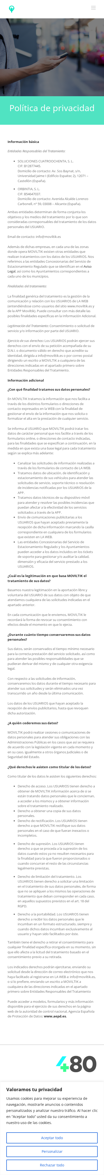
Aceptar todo (52, 1137)
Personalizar (52, 1151)
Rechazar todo (52, 1165)
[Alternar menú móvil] (93, 7)
